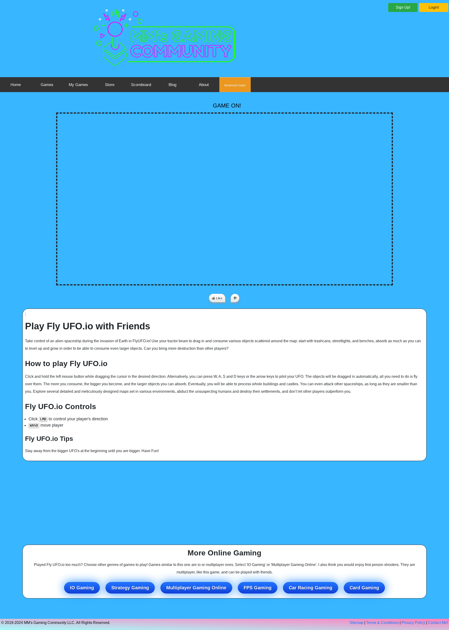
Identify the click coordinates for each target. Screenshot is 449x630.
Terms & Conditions (382, 623)
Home (16, 85)
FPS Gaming (258, 587)
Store (109, 85)
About (204, 85)
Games (47, 85)
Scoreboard (141, 85)
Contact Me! (438, 623)
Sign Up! (403, 7)
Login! (434, 7)
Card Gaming (364, 587)
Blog (172, 85)
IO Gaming (82, 587)
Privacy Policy (413, 623)
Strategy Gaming (130, 587)
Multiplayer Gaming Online (196, 587)
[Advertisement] (224, 503)
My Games (78, 85)
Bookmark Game (235, 85)
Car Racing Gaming (310, 587)
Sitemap (356, 623)
